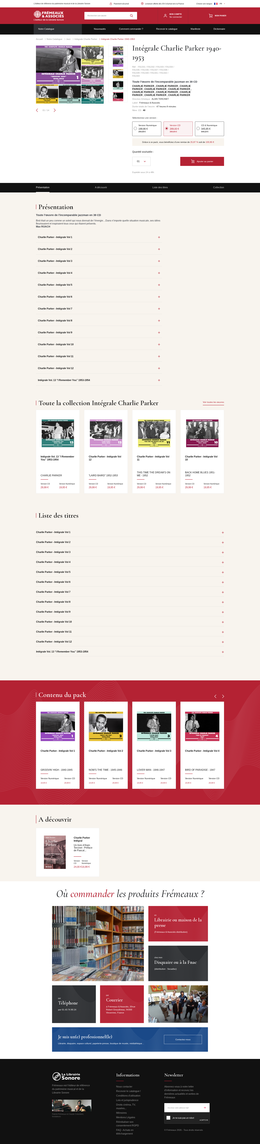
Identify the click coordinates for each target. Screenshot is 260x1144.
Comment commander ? (131, 29)
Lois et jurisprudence (127, 1100)
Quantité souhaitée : (143, 152)
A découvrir (101, 187)
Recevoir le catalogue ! (128, 1091)
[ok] (205, 1108)
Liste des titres (160, 187)
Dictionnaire (219, 29)
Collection (218, 187)
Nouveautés (100, 29)
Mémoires (121, 1113)
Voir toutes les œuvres (213, 402)
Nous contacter (124, 1086)
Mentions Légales (125, 1117)
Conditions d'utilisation (128, 1095)
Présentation (43, 187)
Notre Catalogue (46, 29)
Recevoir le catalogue (166, 29)
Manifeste (195, 29)
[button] (37, 110)
